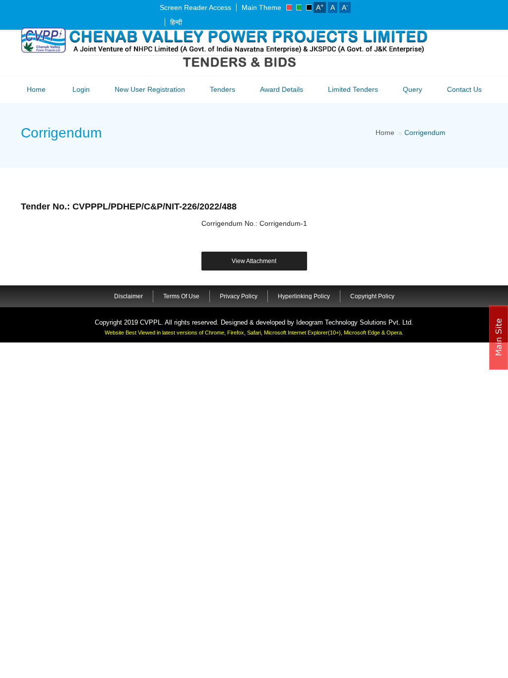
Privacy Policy (238, 296)
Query (412, 89)
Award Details (281, 89)
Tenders (222, 89)
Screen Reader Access (195, 7)
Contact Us (464, 89)
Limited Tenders (353, 89)
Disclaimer (128, 296)
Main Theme (261, 7)
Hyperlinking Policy (304, 296)
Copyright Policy (372, 296)
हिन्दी (176, 22)
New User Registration (150, 89)
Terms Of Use (181, 296)
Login (81, 89)
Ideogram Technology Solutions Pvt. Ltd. (354, 322)
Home (36, 89)
